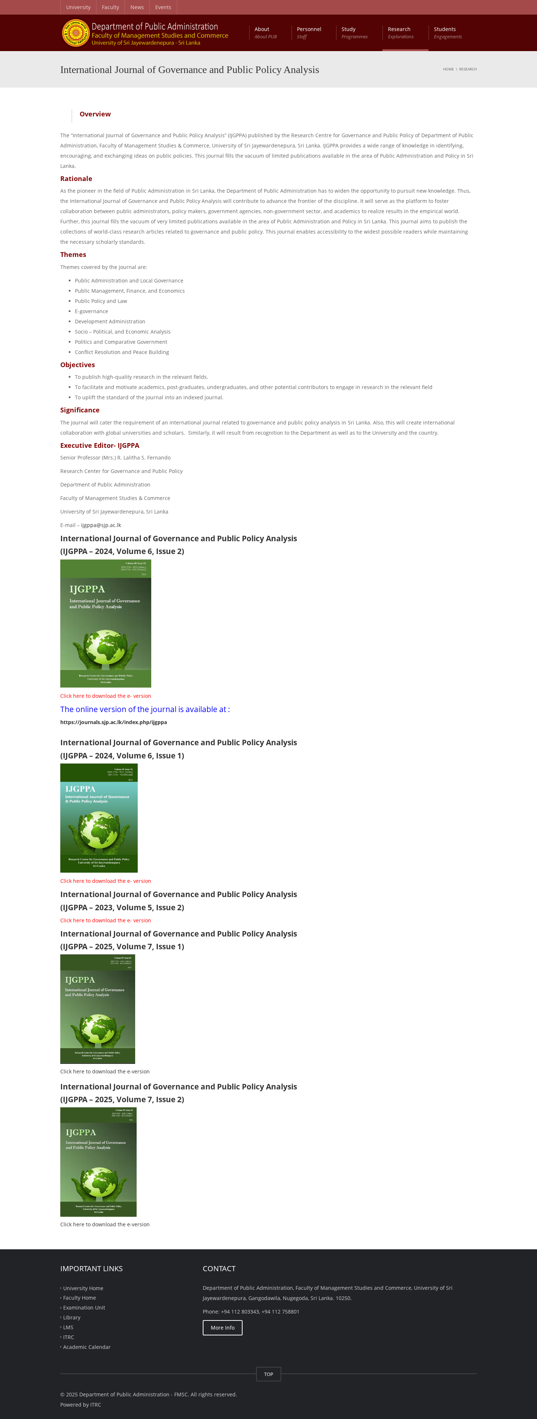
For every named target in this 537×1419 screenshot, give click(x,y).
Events (163, 7)
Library (71, 1317)
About (266, 33)
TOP (268, 1374)
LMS (68, 1327)
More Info (223, 1327)
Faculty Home (79, 1297)
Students (448, 33)
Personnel (309, 33)
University (78, 7)
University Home (83, 1287)
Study (355, 33)
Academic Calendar (87, 1346)
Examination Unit (84, 1307)
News (137, 7)
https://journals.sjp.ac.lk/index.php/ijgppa (113, 722)
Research (401, 33)
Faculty (110, 7)
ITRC (68, 1337)
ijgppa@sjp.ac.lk (101, 525)
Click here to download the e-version (105, 1071)
